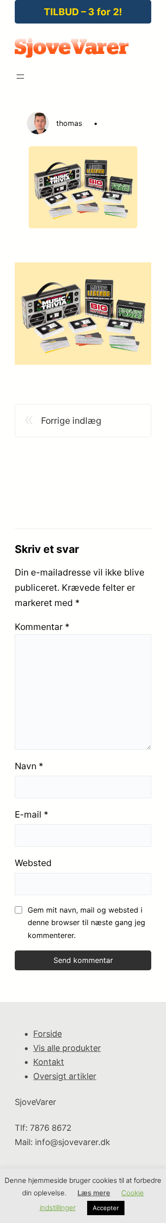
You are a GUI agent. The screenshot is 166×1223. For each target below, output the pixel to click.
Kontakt (48, 1062)
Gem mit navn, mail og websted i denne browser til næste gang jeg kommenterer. (86, 922)
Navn (29, 766)
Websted (33, 862)
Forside (47, 1034)
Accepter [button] (106, 1207)
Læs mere (93, 1192)
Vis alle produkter (67, 1048)
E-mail (31, 814)
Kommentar (42, 626)
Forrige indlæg (71, 420)
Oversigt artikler (64, 1076)
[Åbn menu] (20, 76)
